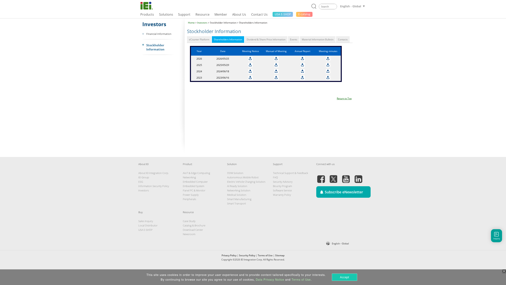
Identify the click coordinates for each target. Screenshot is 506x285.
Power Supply (191, 195)
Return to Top (344, 98)
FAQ (275, 177)
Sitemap (279, 255)
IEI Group (143, 177)
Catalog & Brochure (194, 225)
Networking (189, 177)
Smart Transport (236, 203)
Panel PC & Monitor (194, 190)
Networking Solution (238, 190)
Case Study (189, 221)
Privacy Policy (229, 255)
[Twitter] (333, 177)
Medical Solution (236, 195)
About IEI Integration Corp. (153, 173)
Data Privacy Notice (270, 279)
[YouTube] (346, 177)
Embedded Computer (195, 181)
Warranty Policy (282, 195)
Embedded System (193, 186)
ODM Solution (235, 173)
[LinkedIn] (358, 177)
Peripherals (189, 199)
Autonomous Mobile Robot (243, 177)
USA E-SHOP (145, 230)
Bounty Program (282, 186)
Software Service (282, 190)
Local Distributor (148, 225)
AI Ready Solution (237, 186)
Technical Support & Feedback (290, 173)
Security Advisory (283, 181)
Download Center (193, 230)
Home (191, 22)
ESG (140, 181)
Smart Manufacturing (239, 199)
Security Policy (247, 255)
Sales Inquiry (145, 221)
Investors (202, 22)
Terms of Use (265, 255)
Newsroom (189, 234)
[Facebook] (321, 177)
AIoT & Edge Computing (196, 173)
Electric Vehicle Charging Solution (246, 181)
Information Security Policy (153, 186)
